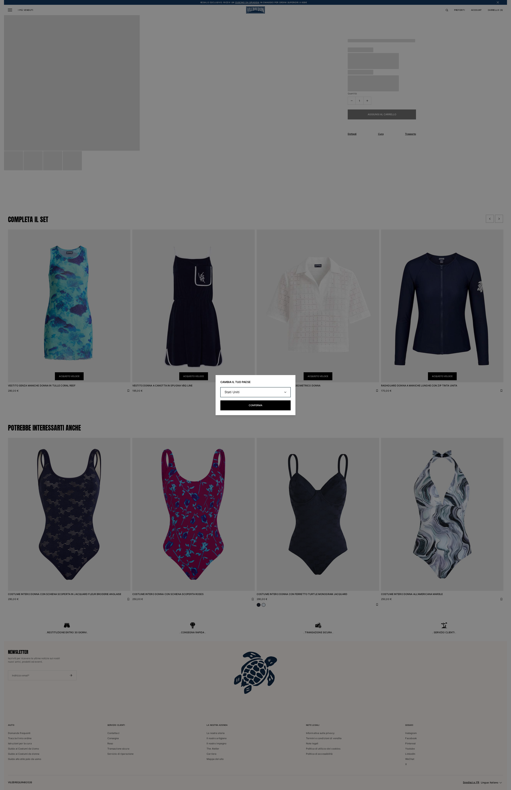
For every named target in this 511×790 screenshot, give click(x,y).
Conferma (255, 405)
